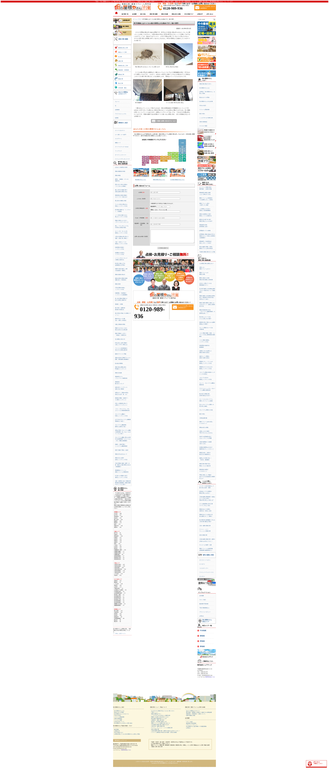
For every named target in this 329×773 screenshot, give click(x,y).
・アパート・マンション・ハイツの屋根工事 (161, 727)
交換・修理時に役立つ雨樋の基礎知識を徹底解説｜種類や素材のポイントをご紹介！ (123, 482)
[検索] (214, 19)
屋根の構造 (118, 175)
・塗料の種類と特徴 (190, 715)
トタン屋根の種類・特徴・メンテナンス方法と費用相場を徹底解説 (207, 334)
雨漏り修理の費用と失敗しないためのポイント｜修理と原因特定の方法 (207, 304)
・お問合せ (188, 728)
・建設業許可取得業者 (190, 723)
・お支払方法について (118, 721)
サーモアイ (202, 564)
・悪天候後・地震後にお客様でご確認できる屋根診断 (198, 712)
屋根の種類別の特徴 (120, 171)
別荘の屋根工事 (203, 535)
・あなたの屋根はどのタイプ (192, 710)
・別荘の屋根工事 (154, 729)
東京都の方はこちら (140, 179)
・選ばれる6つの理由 (118, 712)
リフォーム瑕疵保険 (204, 109)
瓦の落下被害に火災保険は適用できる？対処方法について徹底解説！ (207, 290)
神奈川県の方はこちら (159, 179)
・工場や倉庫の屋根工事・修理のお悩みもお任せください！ (165, 730)
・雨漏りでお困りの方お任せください (159, 717)
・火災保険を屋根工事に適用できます (159, 724)
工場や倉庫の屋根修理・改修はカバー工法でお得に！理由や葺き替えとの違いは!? (207, 498)
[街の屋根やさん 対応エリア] (214, 622)
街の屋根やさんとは (204, 88)
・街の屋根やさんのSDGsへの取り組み (122, 723)
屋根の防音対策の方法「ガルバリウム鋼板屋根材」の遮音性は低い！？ (207, 311)
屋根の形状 (118, 284)
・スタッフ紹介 (189, 721)
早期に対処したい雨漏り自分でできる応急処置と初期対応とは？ (207, 476)
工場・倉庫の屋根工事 (205, 525)
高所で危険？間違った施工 (121, 450)
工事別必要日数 (203, 418)
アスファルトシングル (120, 113)
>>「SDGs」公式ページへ (119, 633)
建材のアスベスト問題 (120, 354)
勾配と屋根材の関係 (120, 324)
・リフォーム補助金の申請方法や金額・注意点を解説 (163, 732)
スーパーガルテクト (120, 130)
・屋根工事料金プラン (155, 714)
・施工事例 (116, 729)
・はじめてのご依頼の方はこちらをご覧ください (162, 710)
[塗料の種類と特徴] (214, 556)
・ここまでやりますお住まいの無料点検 (160, 715)
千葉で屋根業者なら (204, 607)
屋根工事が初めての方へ (205, 84)
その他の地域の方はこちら (177, 179)
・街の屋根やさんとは (118, 710)
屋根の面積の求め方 (120, 274)
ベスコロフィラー (203, 568)
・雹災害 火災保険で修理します (158, 721)
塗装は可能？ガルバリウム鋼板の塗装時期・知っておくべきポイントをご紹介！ (123, 432)
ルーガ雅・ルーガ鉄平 (120, 134)
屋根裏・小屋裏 (119, 304)
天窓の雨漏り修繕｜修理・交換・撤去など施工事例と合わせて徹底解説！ (123, 465)
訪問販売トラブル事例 (205, 230)
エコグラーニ (118, 138)
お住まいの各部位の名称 (121, 167)
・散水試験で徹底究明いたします (158, 718)
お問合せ (201, 616)
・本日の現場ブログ (118, 732)
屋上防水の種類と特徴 (120, 200)
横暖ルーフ (118, 142)
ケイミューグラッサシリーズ (122, 159)
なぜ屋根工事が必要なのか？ (206, 263)
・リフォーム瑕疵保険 (118, 717)
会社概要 (201, 595)
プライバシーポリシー (205, 612)
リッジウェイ (118, 150)
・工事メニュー (154, 712)
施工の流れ (202, 113)
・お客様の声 (116, 731)
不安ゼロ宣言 (202, 105)
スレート (117, 101)
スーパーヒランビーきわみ (121, 146)
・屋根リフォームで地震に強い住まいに (160, 723)
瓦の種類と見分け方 (120, 339)
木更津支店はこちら (210, 677)
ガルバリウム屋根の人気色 (206, 410)
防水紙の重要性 (119, 363)
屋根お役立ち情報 (203, 427)
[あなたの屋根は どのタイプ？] (114, 98)
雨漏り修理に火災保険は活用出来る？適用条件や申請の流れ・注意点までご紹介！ (207, 297)
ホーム (135, 19)
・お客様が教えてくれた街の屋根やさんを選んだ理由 (126, 734)
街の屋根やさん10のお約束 (206, 101)
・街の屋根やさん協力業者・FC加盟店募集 (195, 726)
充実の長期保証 (203, 121)
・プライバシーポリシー (191, 724)
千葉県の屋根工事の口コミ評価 (207, 252)
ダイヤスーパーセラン (205, 560)
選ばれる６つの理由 (204, 97)
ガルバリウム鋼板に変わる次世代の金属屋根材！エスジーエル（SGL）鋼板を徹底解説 (123, 439)
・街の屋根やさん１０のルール (121, 714)
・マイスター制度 (117, 720)
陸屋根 (116, 117)
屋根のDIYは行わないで (121, 454)
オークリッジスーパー (120, 154)
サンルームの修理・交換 (205, 545)
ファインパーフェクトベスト (206, 572)
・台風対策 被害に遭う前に (157, 720)
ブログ (139, 19)
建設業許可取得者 (203, 603)
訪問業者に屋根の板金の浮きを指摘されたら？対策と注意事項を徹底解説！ (207, 236)
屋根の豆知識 (118, 372)
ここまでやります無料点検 (206, 117)
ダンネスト (202, 576)
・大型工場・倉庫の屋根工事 (157, 726)
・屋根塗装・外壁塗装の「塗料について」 (195, 714)
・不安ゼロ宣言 (117, 715)
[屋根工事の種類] (118, 43)
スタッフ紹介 (202, 599)
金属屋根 (117, 109)
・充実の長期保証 (117, 718)
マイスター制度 (203, 126)
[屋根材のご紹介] (118, 126)
